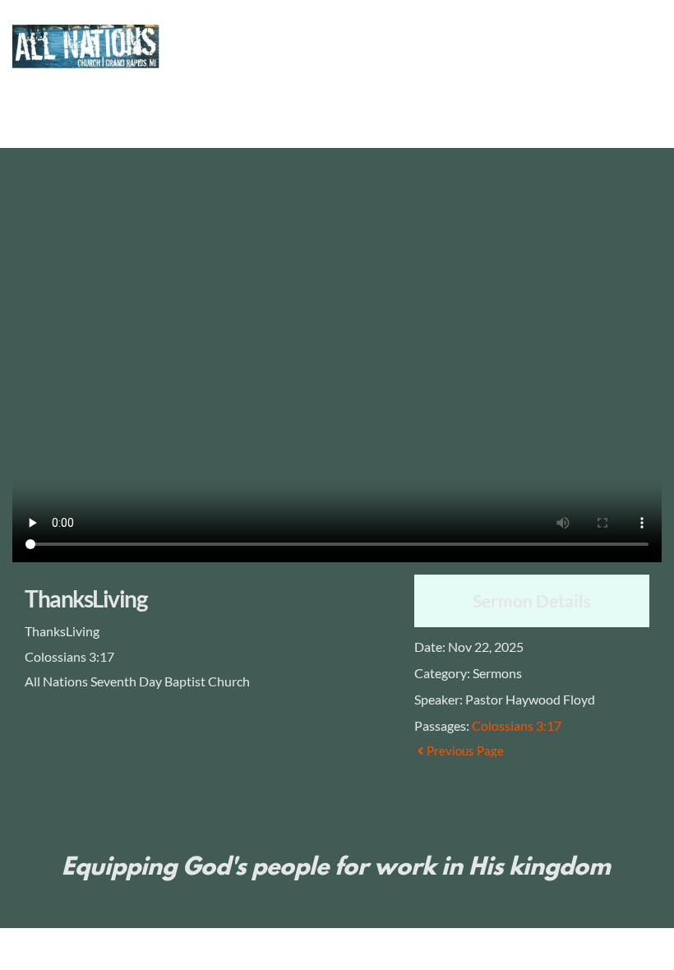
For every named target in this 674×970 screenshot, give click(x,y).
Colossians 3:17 (516, 725)
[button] (630, 74)
